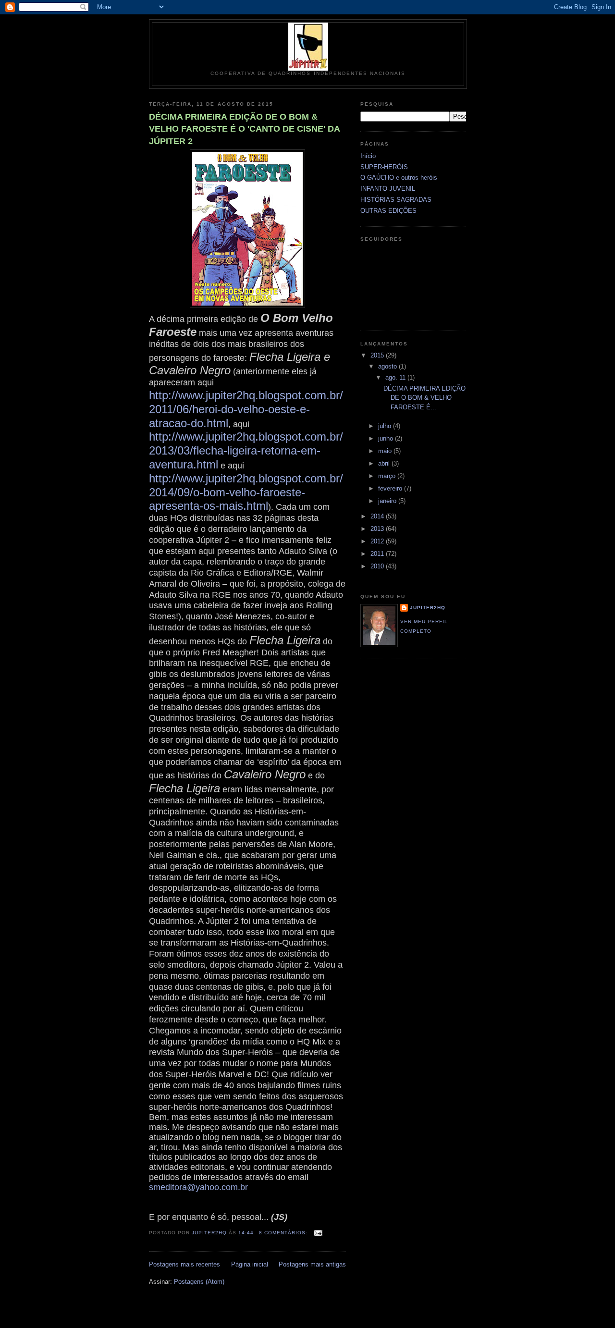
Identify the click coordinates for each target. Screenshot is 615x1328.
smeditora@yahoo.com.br (198, 1187)
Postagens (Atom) (199, 1281)
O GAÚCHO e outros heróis (398, 177)
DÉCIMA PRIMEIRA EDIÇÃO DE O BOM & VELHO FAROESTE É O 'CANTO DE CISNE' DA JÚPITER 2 (244, 129)
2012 (378, 541)
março (387, 476)
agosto (388, 366)
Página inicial (249, 1264)
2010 (378, 566)
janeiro (388, 500)
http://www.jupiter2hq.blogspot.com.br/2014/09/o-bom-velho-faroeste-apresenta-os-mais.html (246, 492)
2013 (378, 528)
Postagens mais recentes (184, 1264)
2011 (378, 553)
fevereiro (391, 488)
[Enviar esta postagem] (317, 1232)
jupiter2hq (427, 607)
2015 (378, 355)
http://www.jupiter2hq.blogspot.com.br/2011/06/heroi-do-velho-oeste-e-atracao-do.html (246, 409)
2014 (378, 516)
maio (386, 451)
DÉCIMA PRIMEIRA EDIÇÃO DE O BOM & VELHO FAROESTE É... (424, 398)
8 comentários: (284, 1232)
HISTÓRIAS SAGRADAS (395, 199)
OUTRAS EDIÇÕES (388, 210)
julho (385, 426)
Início (368, 156)
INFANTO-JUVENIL (387, 188)
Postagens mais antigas (312, 1264)
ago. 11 (396, 377)
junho (386, 438)
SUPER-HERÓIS (384, 167)
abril (385, 463)
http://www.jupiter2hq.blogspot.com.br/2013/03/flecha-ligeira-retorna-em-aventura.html (246, 450)
